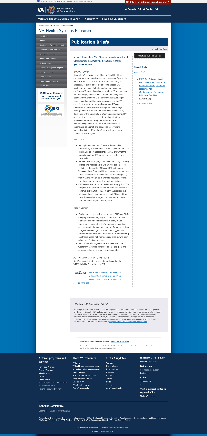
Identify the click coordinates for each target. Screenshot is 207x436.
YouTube (109, 385)
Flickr (108, 382)
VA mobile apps (79, 372)
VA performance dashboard (97, 420)
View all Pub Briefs (159, 49)
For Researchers (46, 72)
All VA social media (114, 388)
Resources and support (149, 370)
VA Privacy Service (47, 420)
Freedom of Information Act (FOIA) (78, 418)
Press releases (112, 366)
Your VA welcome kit (81, 388)
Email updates (112, 369)
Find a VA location (147, 396)
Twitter (109, 379)
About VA (90, 19)
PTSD (41, 376)
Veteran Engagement (48, 54)
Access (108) (139, 72)
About (42, 41)
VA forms (76, 363)
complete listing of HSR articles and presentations (128, 322)
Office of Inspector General (106, 418)
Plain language (126, 418)
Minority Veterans (46, 373)
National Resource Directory (50, 389)
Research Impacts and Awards (51, 50)
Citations (60, 25)
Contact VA (151, 9)
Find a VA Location (113, 19)
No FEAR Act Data (65, 420)
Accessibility (44, 418)
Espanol (42, 411)
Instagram (110, 375)
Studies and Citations (48, 59)
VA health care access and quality (86, 366)
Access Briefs (146, 103)
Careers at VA (78, 382)
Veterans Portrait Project (120, 420)
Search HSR (134, 9)
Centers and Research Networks (52, 45)
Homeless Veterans (47, 367)
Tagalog (51, 411)
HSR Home (43, 25)
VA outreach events (47, 386)
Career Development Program (51, 68)
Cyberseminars (46, 63)
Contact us (144, 373)
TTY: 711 (143, 384)
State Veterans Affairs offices (84, 375)
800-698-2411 (145, 381)
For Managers (45, 77)
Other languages (65, 411)
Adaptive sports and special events (53, 382)
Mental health (44, 379)
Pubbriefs (69, 25)
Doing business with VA (82, 379)
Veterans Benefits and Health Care (58, 19)
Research (51, 25)
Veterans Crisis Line (148, 361)
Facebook (110, 372)
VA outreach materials (81, 385)
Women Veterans (46, 370)
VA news (109, 363)
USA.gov (79, 420)
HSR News (44, 86)
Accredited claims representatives (86, 369)
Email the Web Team (120, 341)
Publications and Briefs (49, 81)
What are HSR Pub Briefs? (149, 56)
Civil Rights (56, 418)
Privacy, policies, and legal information (150, 418)
